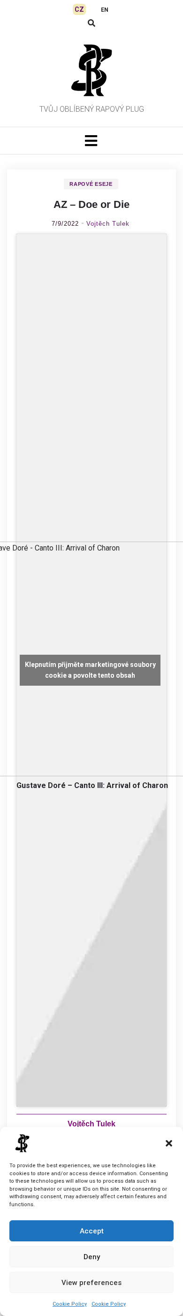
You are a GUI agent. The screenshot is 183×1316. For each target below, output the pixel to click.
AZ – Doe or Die (91, 204)
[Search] (91, 23)
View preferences (91, 1282)
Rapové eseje (90, 184)
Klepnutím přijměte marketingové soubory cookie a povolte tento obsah (90, 670)
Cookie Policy (70, 1304)
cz (79, 9)
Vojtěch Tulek (108, 223)
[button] (169, 1143)
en (104, 10)
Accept (92, 1231)
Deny (92, 1257)
